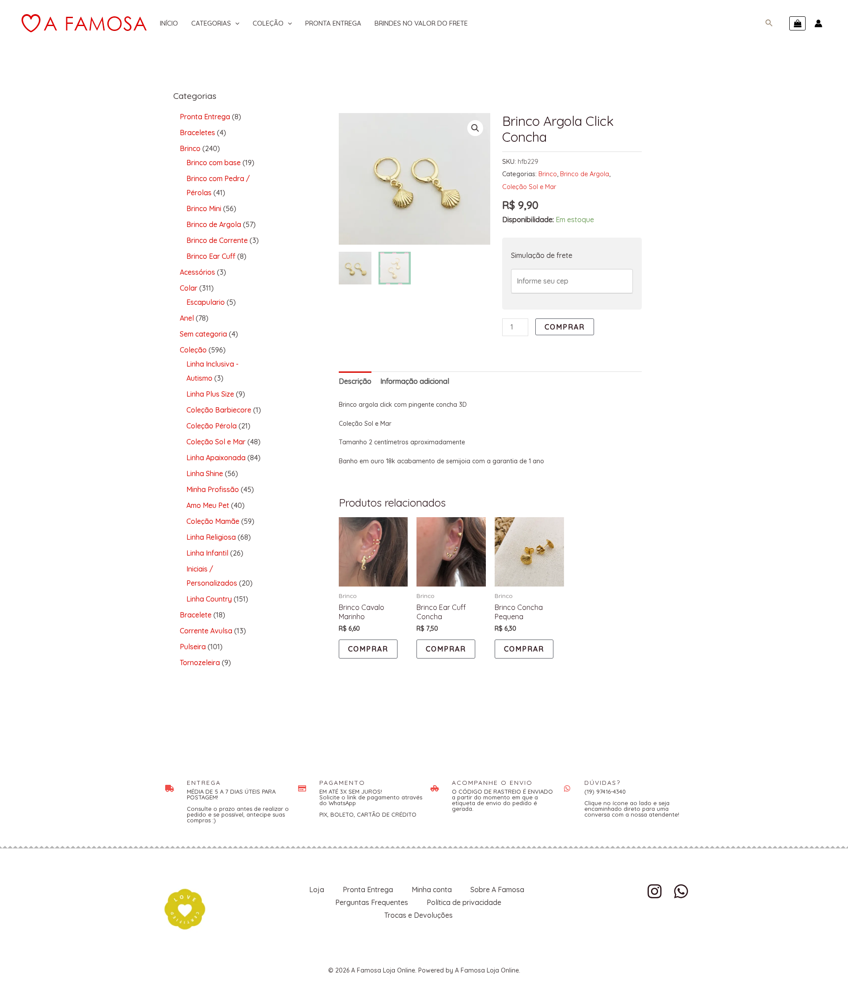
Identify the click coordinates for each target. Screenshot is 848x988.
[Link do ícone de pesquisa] (769, 23)
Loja (316, 889)
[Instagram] (654, 891)
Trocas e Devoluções (418, 915)
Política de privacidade (464, 902)
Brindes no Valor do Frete (421, 23)
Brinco (547, 174)
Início (169, 23)
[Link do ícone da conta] (818, 23)
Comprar (565, 326)
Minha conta (432, 889)
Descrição (355, 381)
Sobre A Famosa (497, 889)
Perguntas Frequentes (371, 902)
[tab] (355, 381)
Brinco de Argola (584, 174)
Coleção (268, 23)
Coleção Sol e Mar (529, 187)
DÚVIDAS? (602, 783)
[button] (475, 128)
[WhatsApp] (681, 891)
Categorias (211, 23)
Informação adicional (414, 381)
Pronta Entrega (333, 23)
